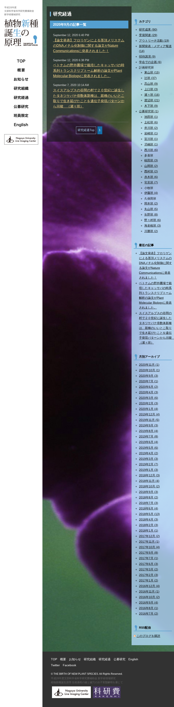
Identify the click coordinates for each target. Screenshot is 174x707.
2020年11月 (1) (149, 364)
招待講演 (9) (147, 56)
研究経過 (21, 97)
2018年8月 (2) (148, 497)
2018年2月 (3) (148, 525)
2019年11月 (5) (149, 420)
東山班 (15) (152, 72)
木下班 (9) (151, 105)
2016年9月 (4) (148, 602)
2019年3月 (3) (148, 458)
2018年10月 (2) (149, 486)
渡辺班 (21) (152, 100)
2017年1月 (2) (148, 580)
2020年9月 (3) (148, 375)
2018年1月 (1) (148, 530)
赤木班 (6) (151, 177)
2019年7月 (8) (148, 436)
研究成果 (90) (148, 29)
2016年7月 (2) (148, 613)
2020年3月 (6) (148, 397)
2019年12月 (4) (149, 414)
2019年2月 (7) (148, 464)
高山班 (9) (151, 83)
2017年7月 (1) (148, 558)
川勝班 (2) (151, 231)
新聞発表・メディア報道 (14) (155, 48)
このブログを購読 (148, 636)
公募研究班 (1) (149, 111)
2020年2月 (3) (148, 403)
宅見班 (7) (151, 182)
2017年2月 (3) (148, 575)
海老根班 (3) (152, 225)
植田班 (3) (151, 160)
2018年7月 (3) (148, 503)
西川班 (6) (151, 150)
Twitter (55, 665)
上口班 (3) (151, 89)
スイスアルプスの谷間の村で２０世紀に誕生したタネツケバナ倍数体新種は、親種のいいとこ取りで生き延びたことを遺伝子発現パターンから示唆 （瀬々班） (155, 327)
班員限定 (21, 116)
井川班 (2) (151, 128)
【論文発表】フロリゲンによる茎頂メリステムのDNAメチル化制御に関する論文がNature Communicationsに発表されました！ (88, 45)
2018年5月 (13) (149, 514)
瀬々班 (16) (152, 94)
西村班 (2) (151, 171)
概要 (21, 70)
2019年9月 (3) (148, 425)
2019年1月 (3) (148, 469)
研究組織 (21, 88)
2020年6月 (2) (148, 386)
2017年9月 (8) (148, 552)
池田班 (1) (151, 117)
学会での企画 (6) (150, 62)
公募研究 (21, 107)
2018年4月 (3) (148, 519)
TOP (21, 61)
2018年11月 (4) (149, 481)
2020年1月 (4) (148, 409)
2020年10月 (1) (149, 370)
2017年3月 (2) (148, 569)
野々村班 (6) (152, 220)
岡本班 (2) (151, 203)
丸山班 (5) (151, 209)
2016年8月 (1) (148, 608)
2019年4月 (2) (148, 453)
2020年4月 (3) (148, 392)
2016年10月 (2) (149, 597)
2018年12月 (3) (149, 475)
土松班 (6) (151, 122)
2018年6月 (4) (148, 508)
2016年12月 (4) (149, 586)
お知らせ (21, 79)
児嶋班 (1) (151, 144)
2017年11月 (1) (149, 541)
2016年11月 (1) (149, 591)
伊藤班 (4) (151, 193)
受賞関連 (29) (148, 35)
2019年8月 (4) (148, 431)
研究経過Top (86, 130)
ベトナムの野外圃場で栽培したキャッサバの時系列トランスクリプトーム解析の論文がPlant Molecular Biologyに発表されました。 (88, 70)
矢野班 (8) (151, 214)
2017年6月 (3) (148, 564)
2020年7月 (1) (148, 381)
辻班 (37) (150, 78)
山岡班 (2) (151, 166)
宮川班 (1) (151, 139)
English (21, 125)
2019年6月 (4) (148, 442)
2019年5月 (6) (148, 447)
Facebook (69, 665)
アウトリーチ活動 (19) (154, 40)
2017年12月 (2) (149, 536)
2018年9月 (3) (148, 492)
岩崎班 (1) (151, 133)
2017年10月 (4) (149, 547)
